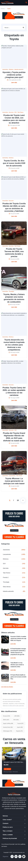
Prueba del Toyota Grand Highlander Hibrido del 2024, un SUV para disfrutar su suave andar (14, 437)
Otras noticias (6, 586)
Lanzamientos (12, 475)
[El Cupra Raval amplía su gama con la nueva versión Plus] (5, 678)
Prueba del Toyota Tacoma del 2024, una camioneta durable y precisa (14, 252)
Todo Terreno (20, 112)
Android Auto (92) (8, 727)
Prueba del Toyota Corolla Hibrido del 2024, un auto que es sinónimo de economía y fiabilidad (14, 207)
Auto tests (11, 112)
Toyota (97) (20, 723)
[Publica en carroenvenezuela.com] (14, 15)
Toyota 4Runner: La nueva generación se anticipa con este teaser (14, 481)
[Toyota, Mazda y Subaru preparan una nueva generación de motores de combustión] (14, 278)
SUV (15, 112)
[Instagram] (19, 856)
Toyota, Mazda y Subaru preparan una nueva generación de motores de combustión (14, 298)
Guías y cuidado (8, 834)
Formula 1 (6, 577)
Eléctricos (11, 69)
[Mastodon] (23, 856)
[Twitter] (16, 856)
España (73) (19, 731)
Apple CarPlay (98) (8, 723)
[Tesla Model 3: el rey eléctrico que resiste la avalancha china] (5, 666)
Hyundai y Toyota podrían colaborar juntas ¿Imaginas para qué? (14, 74)
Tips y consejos (7, 831)
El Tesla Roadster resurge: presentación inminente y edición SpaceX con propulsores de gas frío (18, 651)
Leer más (14, 82)
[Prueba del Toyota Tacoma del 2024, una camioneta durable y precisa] (14, 233)
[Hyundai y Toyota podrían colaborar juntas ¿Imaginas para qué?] (14, 56)
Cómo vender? (7, 819)
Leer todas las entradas (7, 686)
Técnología (11, 291)
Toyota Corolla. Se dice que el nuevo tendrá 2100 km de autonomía (14, 163)
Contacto (5, 823)
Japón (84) (20, 727)
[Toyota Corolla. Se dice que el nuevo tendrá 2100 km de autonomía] (14, 145)
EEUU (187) (6, 719)
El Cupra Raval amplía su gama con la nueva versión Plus (18, 676)
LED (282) (16, 716)
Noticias (3, 8)
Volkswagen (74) (7, 731)
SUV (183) (16, 719)
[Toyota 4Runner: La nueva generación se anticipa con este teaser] (14, 463)
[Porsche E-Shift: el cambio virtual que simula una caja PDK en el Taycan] (5, 639)
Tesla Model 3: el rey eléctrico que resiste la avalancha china (17, 664)
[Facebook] (12, 856)
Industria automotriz (18, 69)
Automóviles (5, 69)
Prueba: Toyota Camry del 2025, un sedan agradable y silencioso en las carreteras (14, 391)
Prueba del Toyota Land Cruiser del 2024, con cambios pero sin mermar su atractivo (14, 119)
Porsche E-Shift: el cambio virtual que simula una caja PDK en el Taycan (18, 638)
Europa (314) (6, 716)
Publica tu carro (8, 827)
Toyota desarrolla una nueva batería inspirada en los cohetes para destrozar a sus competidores (14, 345)
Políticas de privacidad (10, 838)
